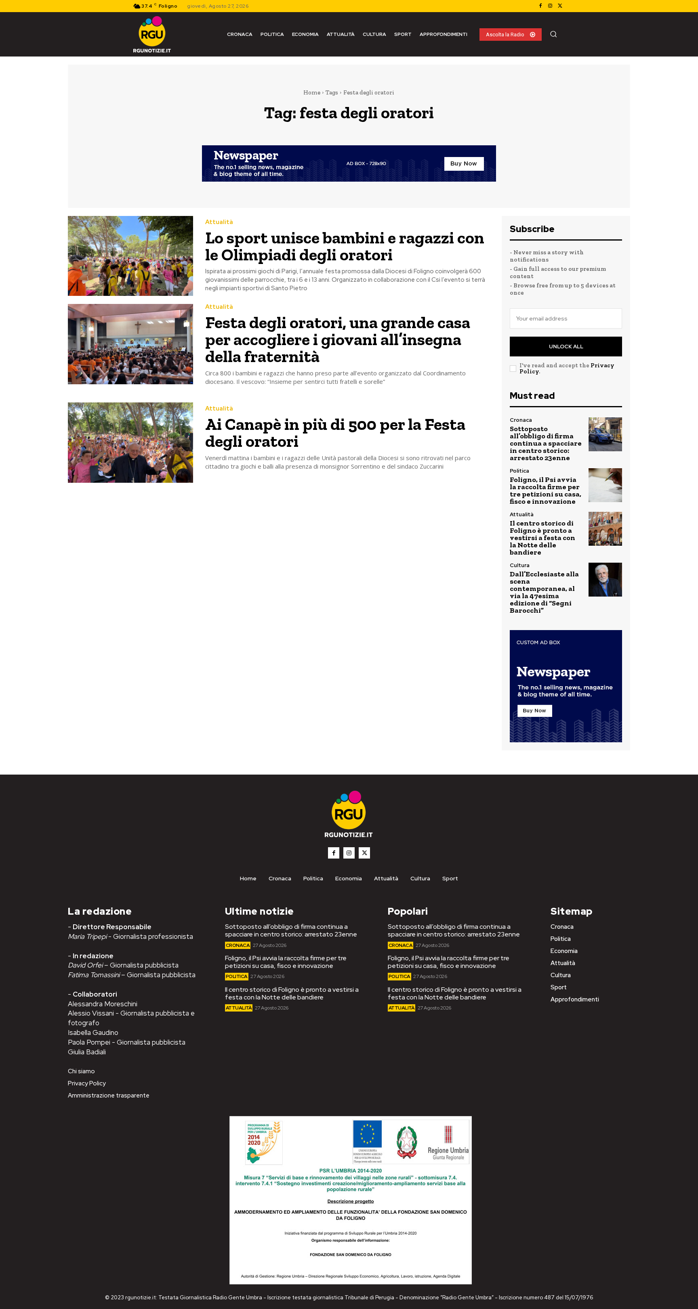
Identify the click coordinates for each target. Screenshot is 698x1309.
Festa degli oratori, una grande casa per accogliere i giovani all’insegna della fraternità (337, 339)
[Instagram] (550, 6)
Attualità (219, 222)
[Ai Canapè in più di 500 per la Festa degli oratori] (130, 442)
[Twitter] (560, 6)
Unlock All (566, 346)
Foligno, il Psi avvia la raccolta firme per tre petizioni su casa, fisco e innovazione (545, 490)
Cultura (520, 565)
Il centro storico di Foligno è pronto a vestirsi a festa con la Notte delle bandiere (542, 538)
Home (311, 92)
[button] (553, 34)
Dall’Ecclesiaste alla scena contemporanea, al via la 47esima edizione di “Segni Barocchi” (544, 592)
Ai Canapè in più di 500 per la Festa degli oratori (335, 432)
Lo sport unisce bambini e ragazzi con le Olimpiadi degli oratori (344, 246)
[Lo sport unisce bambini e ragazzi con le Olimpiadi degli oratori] (130, 256)
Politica (519, 470)
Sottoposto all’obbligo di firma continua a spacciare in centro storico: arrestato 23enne (546, 443)
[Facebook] (540, 6)
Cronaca (521, 420)
